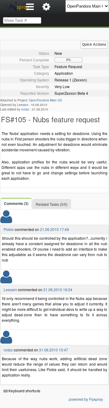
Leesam (22, 105)
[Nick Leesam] (6, 280)
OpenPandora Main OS (45, 100)
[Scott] (6, 220)
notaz (25, 109)
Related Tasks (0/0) (52, 204)
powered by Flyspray (86, 399)
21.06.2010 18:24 (57, 289)
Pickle (9, 229)
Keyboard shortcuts (24, 390)
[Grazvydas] (6, 341)
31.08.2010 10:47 (53, 349)
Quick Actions (94, 44)
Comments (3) (16, 203)
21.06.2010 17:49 (54, 229)
